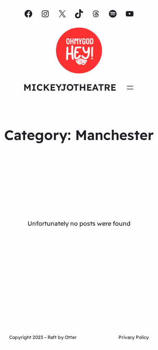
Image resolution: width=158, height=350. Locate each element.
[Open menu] (130, 87)
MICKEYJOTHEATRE (69, 87)
